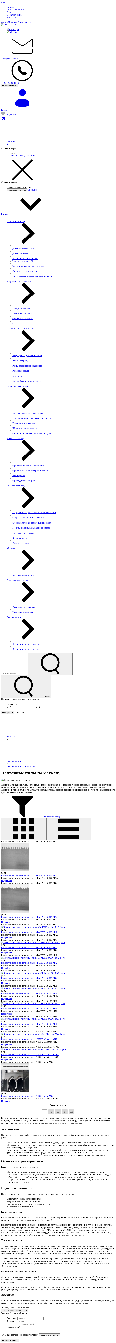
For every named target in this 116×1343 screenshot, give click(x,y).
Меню (4, 2)
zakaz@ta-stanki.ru (9, 58)
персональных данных (49, 1335)
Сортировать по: (9, 699)
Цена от (11, 704)
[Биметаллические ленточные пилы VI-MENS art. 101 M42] (15, 912)
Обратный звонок (9, 86)
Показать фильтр (52, 816)
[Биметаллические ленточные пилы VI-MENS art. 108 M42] (33, 958)
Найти (47, 696)
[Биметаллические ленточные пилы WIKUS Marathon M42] (33, 1034)
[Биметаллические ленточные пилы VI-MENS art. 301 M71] (33, 1003)
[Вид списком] (68, 829)
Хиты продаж (24, 22)
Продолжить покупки (17, 190)
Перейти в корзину (16, 155)
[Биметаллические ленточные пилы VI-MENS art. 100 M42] (15, 870)
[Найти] (50, 664)
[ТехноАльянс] (8, 24)
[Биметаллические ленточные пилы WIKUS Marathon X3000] (33, 1049)
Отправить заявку (10, 1340)
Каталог (5, 214)
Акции (4, 22)
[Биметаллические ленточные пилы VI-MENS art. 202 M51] (33, 988)
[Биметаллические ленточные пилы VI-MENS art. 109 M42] (33, 973)
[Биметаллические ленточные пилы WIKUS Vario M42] (15, 1091)
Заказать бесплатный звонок (14, 1310)
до (8, 707)
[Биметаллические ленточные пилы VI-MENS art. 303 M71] (33, 1019)
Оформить (31, 155)
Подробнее (6, 880)
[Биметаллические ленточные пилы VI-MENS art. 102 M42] (33, 927)
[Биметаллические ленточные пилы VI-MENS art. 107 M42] (33, 942)
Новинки (13, 22)
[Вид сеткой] (23, 829)
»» (71, 1111)
